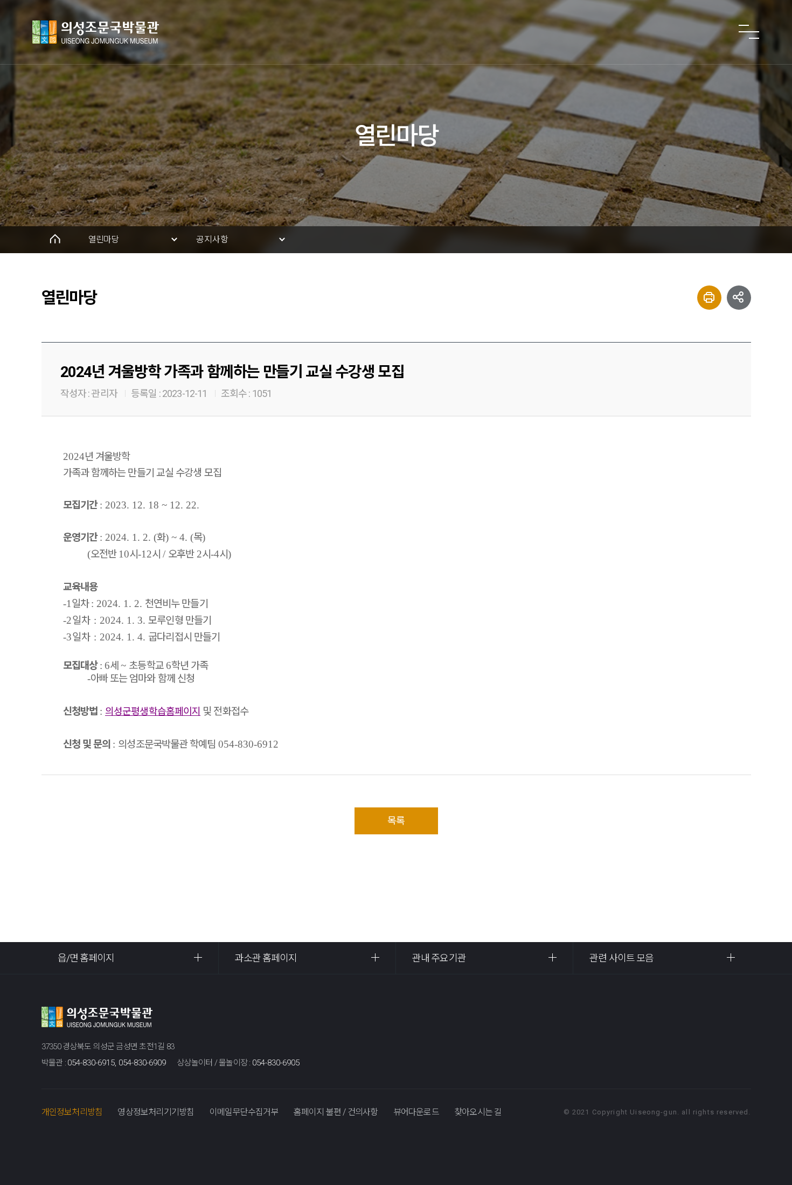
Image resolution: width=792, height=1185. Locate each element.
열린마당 (103, 239)
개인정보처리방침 (72, 1112)
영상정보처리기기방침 (155, 1112)
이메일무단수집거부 (244, 1112)
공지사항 (212, 239)
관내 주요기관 (439, 958)
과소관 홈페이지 (266, 958)
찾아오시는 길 (478, 1112)
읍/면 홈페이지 (86, 958)
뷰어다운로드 (416, 1112)
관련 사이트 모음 (621, 958)
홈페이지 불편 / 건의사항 (336, 1112)
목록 (396, 820)
